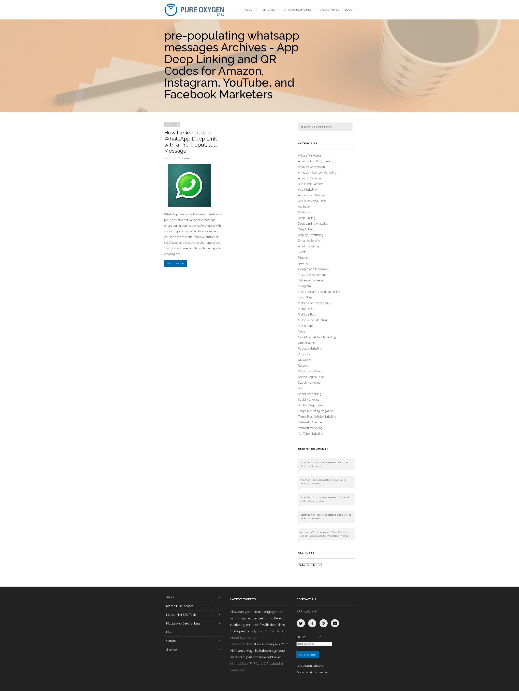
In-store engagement (312, 274)
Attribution (304, 206)
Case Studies (329, 9)
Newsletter (308, 637)
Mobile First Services (179, 606)
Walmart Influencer (310, 422)
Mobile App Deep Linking (183, 623)
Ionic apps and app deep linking (319, 291)
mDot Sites (305, 297)
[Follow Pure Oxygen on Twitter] (301, 623)
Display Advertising (310, 235)
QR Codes (305, 360)
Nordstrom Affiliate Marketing (317, 337)
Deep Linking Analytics (313, 223)
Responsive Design (310, 371)
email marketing (308, 246)
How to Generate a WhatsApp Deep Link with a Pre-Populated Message (190, 142)
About (249, 9)
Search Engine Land (311, 377)
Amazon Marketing (310, 178)
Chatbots (304, 212)
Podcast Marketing (310, 348)
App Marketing (307, 189)
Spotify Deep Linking (311, 405)
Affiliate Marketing (309, 155)
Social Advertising (309, 394)
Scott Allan (184, 158)
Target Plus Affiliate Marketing (317, 416)
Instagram (304, 286)
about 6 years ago (244, 638)
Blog (348, 9)
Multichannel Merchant (313, 320)
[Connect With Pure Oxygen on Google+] (324, 623)
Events (302, 252)
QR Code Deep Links (298, 9)
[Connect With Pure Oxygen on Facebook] (312, 623)
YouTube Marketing (310, 433)
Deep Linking (306, 218)
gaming (303, 263)
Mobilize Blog (172, 124)
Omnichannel (306, 342)
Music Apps (305, 325)
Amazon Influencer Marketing (317, 172)
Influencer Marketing (311, 280)
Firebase (303, 257)
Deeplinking (306, 229)
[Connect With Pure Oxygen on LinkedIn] (335, 623)
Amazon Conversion (311, 166)
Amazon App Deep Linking (315, 161)
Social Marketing (309, 399)
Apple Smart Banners (312, 195)
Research (304, 365)
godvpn (304, 532)
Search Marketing (309, 382)
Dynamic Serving (309, 240)
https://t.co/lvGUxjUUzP (269, 631)
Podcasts (304, 354)
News (301, 331)
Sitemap (171, 649)
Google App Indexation (313, 269)
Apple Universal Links (312, 201)
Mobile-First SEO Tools (181, 614)
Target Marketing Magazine (315, 411)
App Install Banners (310, 184)
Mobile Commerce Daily (314, 303)
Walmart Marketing (310, 428)
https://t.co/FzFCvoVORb (250, 664)
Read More (175, 263)
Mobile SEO (305, 308)
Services (269, 9)
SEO (300, 388)
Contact (171, 641)
